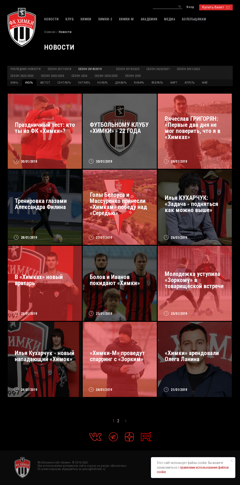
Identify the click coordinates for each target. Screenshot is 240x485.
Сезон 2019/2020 (127, 69)
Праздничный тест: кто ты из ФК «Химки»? (45, 127)
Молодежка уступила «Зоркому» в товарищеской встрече (194, 280)
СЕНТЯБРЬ (64, 82)
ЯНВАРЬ (139, 82)
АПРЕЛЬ (190, 82)
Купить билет (213, 7)
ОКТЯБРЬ (84, 82)
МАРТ (173, 82)
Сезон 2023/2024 (52, 75)
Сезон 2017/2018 (59, 69)
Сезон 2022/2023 (22, 75)
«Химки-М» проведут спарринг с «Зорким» (117, 356)
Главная (49, 32)
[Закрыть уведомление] (231, 460)
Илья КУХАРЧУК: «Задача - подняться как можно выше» (191, 203)
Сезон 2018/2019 (89, 69)
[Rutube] (146, 437)
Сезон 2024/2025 (106, 75)
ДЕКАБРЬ (121, 82)
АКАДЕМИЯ (149, 19)
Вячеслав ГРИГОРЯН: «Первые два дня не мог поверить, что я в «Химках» (192, 127)
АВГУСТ (45, 82)
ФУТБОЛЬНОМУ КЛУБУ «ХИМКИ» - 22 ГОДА (119, 127)
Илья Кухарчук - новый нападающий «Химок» (44, 356)
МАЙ (205, 82)
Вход (190, 7)
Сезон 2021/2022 (188, 69)
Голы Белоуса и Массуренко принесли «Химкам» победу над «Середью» (118, 204)
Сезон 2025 (133, 75)
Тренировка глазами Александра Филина (41, 203)
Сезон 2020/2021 (158, 69)
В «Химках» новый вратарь (39, 280)
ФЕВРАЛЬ (157, 82)
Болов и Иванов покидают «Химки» (115, 280)
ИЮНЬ (14, 82)
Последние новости (26, 69)
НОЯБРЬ (102, 82)
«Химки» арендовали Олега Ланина (192, 356)
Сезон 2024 (79, 75)
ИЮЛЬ (29, 82)
